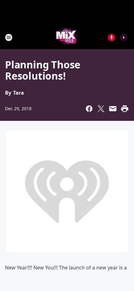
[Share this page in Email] (112, 108)
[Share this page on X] (101, 108)
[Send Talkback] (111, 37)
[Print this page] (124, 108)
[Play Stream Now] (123, 37)
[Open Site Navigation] (8, 37)
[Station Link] (67, 37)
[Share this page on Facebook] (89, 108)
